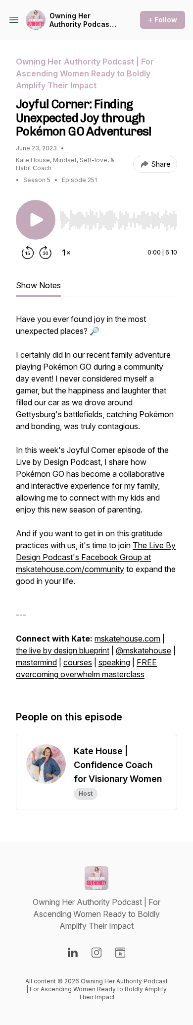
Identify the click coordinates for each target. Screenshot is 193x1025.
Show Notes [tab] (38, 285)
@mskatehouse (143, 650)
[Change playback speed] (66, 252)
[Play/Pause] (35, 220)
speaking (114, 662)
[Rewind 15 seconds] (28, 252)
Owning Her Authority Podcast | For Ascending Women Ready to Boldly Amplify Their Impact (83, 20)
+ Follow (162, 19)
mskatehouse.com (127, 638)
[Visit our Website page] (120, 953)
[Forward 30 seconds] (45, 252)
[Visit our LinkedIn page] (73, 953)
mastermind (36, 662)
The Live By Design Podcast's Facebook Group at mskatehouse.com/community (96, 557)
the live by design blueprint (62, 650)
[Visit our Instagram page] (96, 953)
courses (77, 662)
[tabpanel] (96, 501)
